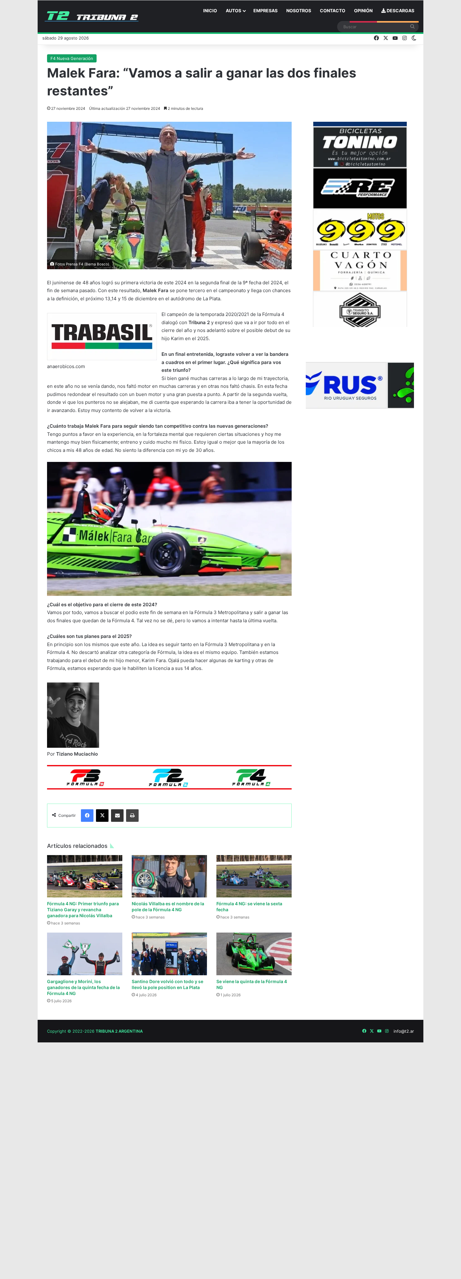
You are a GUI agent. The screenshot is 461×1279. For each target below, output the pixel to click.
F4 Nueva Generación (71, 58)
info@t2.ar (404, 1031)
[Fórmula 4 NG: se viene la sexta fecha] (254, 876)
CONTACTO (332, 10)
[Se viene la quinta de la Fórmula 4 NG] (254, 954)
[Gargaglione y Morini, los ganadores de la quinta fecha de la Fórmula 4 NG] (84, 954)
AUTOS (233, 10)
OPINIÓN (363, 10)
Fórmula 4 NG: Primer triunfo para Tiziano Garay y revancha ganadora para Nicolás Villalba (83, 909)
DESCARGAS (400, 10)
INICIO (210, 10)
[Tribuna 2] (91, 16)
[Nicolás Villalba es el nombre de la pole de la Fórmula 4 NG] (169, 876)
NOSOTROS (298, 10)
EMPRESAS (265, 10)
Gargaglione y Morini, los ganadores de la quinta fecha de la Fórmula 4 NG (83, 987)
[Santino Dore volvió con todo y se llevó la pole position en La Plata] (169, 954)
